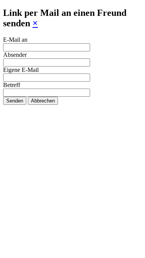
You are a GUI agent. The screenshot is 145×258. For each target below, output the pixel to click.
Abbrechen (43, 101)
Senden (14, 101)
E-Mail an (15, 39)
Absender (15, 54)
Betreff (11, 85)
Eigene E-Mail (21, 70)
